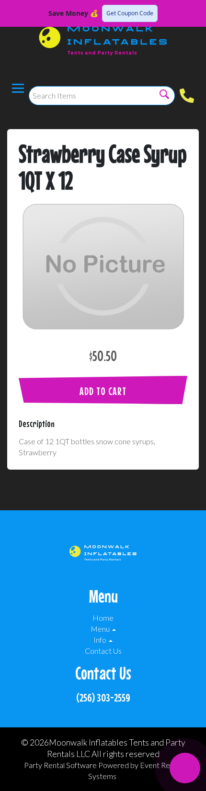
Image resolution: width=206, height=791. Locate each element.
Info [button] (100, 639)
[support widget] (185, 768)
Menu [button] (101, 628)
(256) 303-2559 (103, 697)
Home (103, 617)
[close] (192, 13)
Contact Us (103, 650)
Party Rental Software (60, 764)
